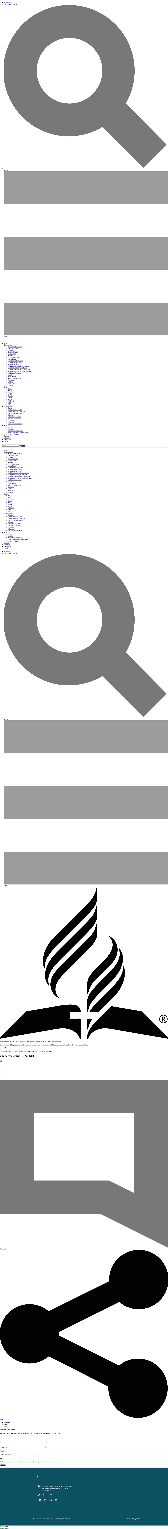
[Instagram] (45, 1500)
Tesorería (10, 385)
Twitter (6, 1424)
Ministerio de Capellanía (15, 361)
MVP (9, 403)
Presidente (11, 420)
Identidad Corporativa (14, 418)
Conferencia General (10, 4)
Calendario (7, 439)
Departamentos (8, 345)
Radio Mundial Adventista (22, 1051)
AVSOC (10, 396)
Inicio (5, 343)
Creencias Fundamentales (15, 413)
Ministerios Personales (14, 373)
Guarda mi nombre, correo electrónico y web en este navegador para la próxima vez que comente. (32, 1462)
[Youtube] (50, 1500)
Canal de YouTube (13, 434)
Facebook (7, 1422)
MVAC (10, 399)
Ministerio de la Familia (15, 362)
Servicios (7, 425)
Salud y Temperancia (14, 378)
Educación (11, 350)
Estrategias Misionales (14, 417)
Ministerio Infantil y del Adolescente (19, 369)
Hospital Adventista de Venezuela (18, 432)
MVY (9, 404)
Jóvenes (10, 355)
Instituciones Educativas (15, 431)
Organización (8, 406)
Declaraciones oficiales (15, 410)
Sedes (5, 387)
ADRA (10, 427)
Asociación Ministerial (15, 347)
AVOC (10, 394)
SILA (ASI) (11, 383)
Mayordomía (12, 359)
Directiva (10, 408)
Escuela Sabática (13, 352)
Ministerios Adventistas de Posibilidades (20, 371)
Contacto (6, 436)
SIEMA (10, 382)
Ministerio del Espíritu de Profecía (18, 366)
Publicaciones (12, 376)
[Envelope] (56, 1500)
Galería (6, 441)
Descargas (7, 438)
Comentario (4, 1447)
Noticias (10, 429)
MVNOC (11, 401)
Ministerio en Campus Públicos (17, 368)
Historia (10, 415)
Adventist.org (4, 1051)
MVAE (10, 397)
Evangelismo (12, 354)
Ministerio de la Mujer (14, 364)
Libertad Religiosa (13, 357)
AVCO (10, 389)
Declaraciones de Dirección (16, 411)
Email (5, 1426)
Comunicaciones (13, 348)
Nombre (3, 1451)
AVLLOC (11, 392)
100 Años (11, 422)
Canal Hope (33, 1051)
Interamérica (7, 2)
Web (1, 1458)
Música (10, 375)
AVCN (10, 390)
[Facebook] (40, 1500)
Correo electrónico (6, 1454)
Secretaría (11, 380)
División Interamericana (15, 424)
